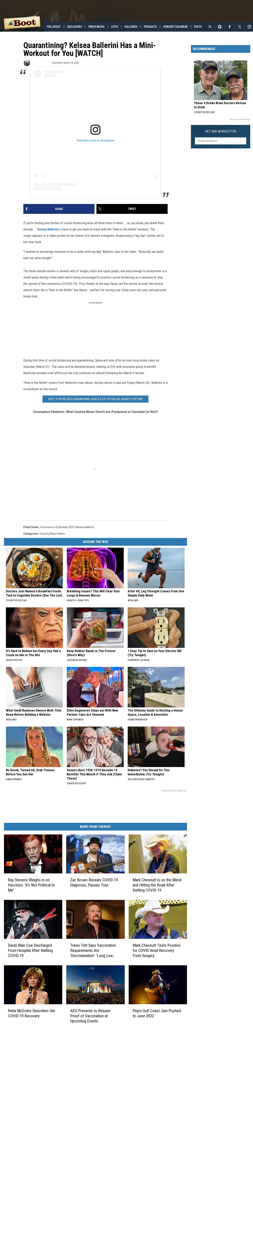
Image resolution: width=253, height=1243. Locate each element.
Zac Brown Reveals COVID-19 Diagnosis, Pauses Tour (94, 882)
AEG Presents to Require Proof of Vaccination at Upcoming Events (90, 1015)
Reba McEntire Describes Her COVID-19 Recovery (31, 1013)
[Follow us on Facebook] (229, 27)
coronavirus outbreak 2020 (57, 527)
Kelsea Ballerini (48, 229)
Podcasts (150, 26)
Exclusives (74, 26)
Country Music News (52, 533)
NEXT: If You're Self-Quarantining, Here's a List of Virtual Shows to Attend (95, 399)
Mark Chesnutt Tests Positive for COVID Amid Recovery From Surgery (156, 950)
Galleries (131, 26)
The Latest (53, 26)
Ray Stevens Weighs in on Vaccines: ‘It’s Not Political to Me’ (31, 885)
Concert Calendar (175, 26)
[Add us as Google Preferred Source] (220, 27)
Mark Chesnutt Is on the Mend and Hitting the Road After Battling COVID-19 (157, 885)
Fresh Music (96, 26)
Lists (114, 26)
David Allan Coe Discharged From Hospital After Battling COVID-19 (30, 950)
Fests (198, 26)
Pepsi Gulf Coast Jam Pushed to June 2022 (157, 1013)
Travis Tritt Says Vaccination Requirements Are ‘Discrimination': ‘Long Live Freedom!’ (93, 950)
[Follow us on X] (239, 27)
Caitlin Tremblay (40, 62)
